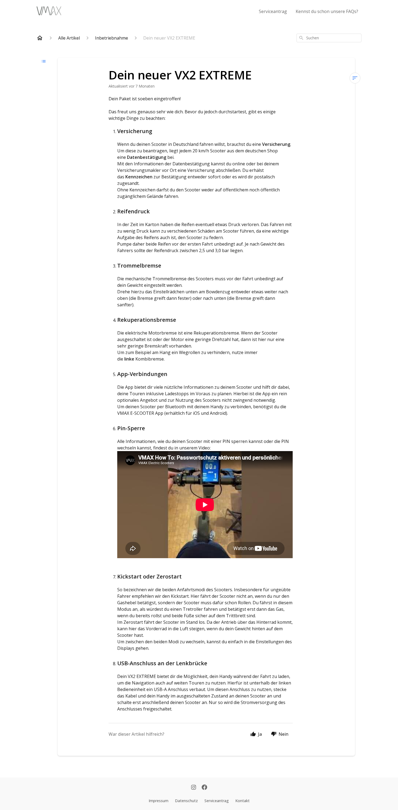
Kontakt (242, 800)
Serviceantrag (273, 11)
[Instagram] (193, 788)
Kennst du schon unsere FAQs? (327, 11)
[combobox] (328, 38)
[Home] (40, 38)
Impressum (158, 800)
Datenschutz (186, 800)
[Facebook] (204, 788)
